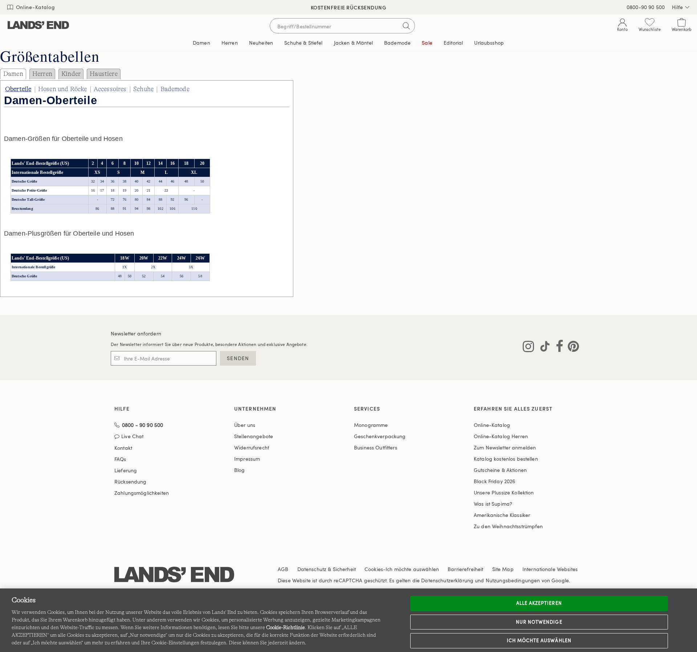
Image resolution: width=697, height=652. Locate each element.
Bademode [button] (397, 42)
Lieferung (125, 470)
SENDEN (238, 358)
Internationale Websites (550, 569)
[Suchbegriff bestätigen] (406, 25)
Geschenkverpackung (380, 436)
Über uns (244, 424)
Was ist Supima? (493, 503)
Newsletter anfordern (136, 333)
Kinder (71, 73)
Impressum (247, 458)
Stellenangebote (253, 436)
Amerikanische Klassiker (502, 515)
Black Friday (494, 481)
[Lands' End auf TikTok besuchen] (542, 348)
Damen (13, 73)
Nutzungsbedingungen (513, 580)
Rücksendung (130, 481)
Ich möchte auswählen (539, 640)
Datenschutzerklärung (447, 580)
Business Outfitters (375, 447)
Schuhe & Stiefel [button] (303, 42)
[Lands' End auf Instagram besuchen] (528, 348)
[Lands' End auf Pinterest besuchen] (571, 348)
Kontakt (123, 447)
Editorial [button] (453, 42)
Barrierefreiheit (465, 569)
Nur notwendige (539, 622)
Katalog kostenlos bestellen (506, 458)
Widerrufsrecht (251, 447)
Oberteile (18, 89)
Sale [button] (427, 42)
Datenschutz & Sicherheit (326, 569)
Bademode (174, 89)
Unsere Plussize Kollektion (504, 492)
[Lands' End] (38, 25)
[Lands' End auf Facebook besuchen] (557, 348)
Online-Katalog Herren (501, 436)
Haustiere (103, 73)
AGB (283, 569)
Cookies (373, 569)
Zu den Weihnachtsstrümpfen (508, 526)
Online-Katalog (34, 7)
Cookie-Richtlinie (285, 627)
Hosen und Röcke (62, 89)
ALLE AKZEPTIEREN (539, 603)
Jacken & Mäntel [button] (353, 42)
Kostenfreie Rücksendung (349, 7)
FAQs (120, 459)
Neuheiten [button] (261, 42)
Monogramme (371, 424)
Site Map (503, 569)
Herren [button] (229, 42)
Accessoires (110, 89)
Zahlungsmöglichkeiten (141, 492)
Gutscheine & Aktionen (500, 469)
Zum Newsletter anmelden (505, 447)
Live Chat (132, 436)
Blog (239, 469)
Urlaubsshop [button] (489, 42)
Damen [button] (201, 42)
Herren (42, 73)
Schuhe (143, 89)
